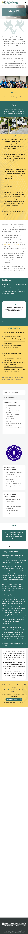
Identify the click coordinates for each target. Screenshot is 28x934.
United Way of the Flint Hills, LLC (13, 367)
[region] (14, 310)
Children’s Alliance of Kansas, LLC (14, 336)
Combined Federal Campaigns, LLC (14, 339)
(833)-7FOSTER (20, 702)
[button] (25, 2)
